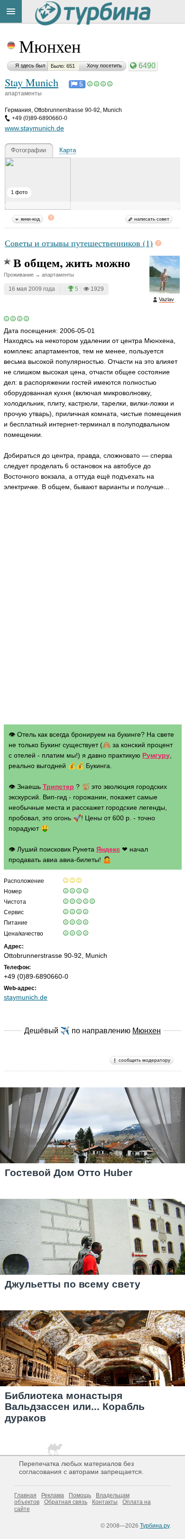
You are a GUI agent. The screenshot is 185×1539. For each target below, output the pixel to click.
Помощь (80, 1495)
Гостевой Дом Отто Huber (68, 1172)
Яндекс (108, 849)
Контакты (105, 1502)
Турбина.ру (154, 1525)
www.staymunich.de (34, 128)
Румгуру (156, 755)
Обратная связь (65, 1502)
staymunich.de (25, 997)
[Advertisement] (92, 617)
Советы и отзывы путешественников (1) (79, 243)
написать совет (151, 219)
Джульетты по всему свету (72, 1284)
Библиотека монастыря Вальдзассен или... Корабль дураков (75, 1406)
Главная (25, 1495)
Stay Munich (31, 82)
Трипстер (58, 786)
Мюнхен (50, 46)
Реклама (52, 1495)
